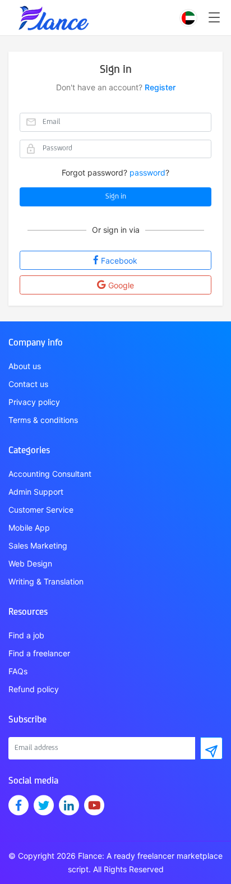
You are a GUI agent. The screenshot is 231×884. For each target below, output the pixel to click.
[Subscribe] (211, 748)
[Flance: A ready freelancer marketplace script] (53, 12)
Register (160, 87)
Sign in (115, 196)
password (147, 172)
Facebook (119, 260)
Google (121, 285)
